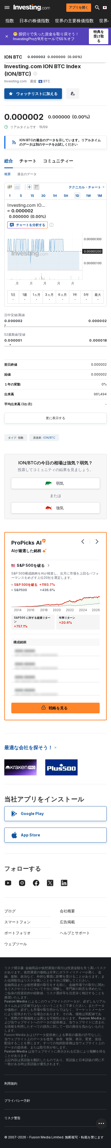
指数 (9, 20)
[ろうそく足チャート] (10, 187)
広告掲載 (67, 922)
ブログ (10, 911)
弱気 (60, 483)
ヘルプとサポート (75, 933)
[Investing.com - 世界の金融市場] (31, 7)
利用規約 (10, 1083)
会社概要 (67, 911)
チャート (28, 160)
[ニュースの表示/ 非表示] (36, 187)
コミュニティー (58, 160)
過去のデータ (27, 174)
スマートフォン (17, 922)
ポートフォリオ (17, 933)
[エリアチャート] (17, 187)
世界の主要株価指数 (74, 20)
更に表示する (55, 418)
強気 (60, 508)
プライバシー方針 (17, 1101)
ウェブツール (15, 944)
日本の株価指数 (34, 20)
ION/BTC (49, 437)
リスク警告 (12, 1118)
